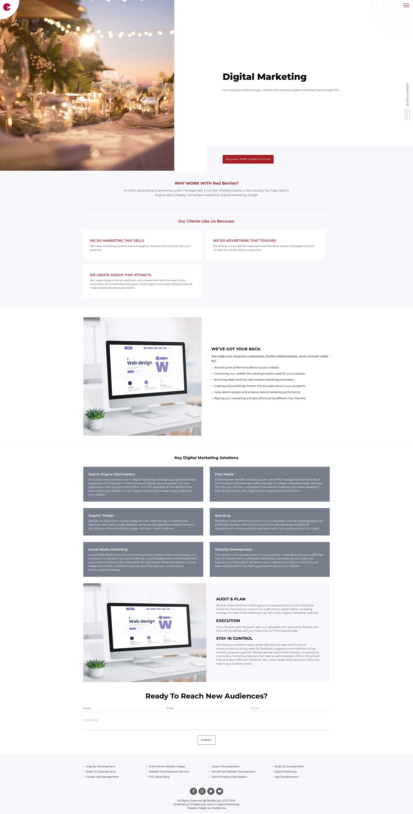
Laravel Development (225, 766)
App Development (286, 776)
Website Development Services (169, 771)
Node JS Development (289, 766)
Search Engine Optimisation (229, 776)
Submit (206, 739)
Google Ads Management (102, 776)
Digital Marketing (285, 771)
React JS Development (101, 771)
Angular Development (100, 766)
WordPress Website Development (234, 771)
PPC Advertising (159, 776)
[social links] (193, 791)
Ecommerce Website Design (167, 766)
